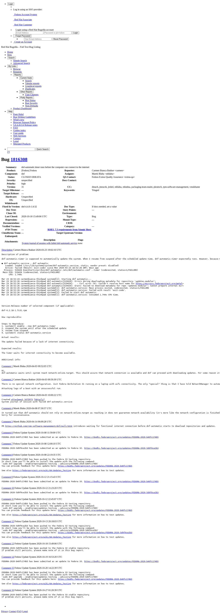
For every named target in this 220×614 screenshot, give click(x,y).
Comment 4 (7, 408)
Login (10, 4)
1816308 (19, 159)
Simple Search (20, 60)
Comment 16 (8, 590)
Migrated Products (22, 144)
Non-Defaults (31, 106)
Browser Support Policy (24, 122)
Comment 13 (8, 543)
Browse (17, 69)
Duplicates (30, 89)
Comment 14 (8, 557)
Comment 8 (7, 454)
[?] (8, 152)
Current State (26, 78)
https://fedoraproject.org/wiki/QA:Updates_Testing (41, 470)
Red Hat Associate (22, 19)
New (9, 54)
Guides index (19, 130)
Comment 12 (8, 521)
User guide (18, 133)
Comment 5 (7, 421)
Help (10, 111)
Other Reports (26, 92)
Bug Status (30, 100)
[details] (39, 399)
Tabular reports (32, 83)
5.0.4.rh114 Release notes (25, 125)
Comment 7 (7, 443)
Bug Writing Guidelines (24, 117)
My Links (12, 66)
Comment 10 (8, 488)
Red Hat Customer (22, 24)
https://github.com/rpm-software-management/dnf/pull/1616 (38, 426)
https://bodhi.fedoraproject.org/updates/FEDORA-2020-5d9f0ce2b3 (121, 448)
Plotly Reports (26, 97)
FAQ (15, 127)
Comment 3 (7, 395)
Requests (17, 71)
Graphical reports (33, 86)
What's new (18, 119)
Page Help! (18, 114)
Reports (17, 75)
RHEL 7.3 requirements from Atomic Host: (69, 229)
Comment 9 (7, 477)
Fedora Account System (25, 14)
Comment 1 (7, 366)
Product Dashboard (22, 108)
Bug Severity (31, 103)
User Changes (31, 94)
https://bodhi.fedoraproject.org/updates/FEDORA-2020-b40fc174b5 (121, 437)
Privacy (4, 611)
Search (11, 58)
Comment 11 (8, 499)
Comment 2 (7, 379)
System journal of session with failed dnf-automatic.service (49, 243)
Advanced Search (21, 63)
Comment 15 (8, 568)
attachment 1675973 (22, 399)
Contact (17, 138)
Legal (16, 141)
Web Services (19, 136)
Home (10, 52)
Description (7, 250)
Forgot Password (22, 36)
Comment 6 (7, 432)
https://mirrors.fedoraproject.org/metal (159, 283)
